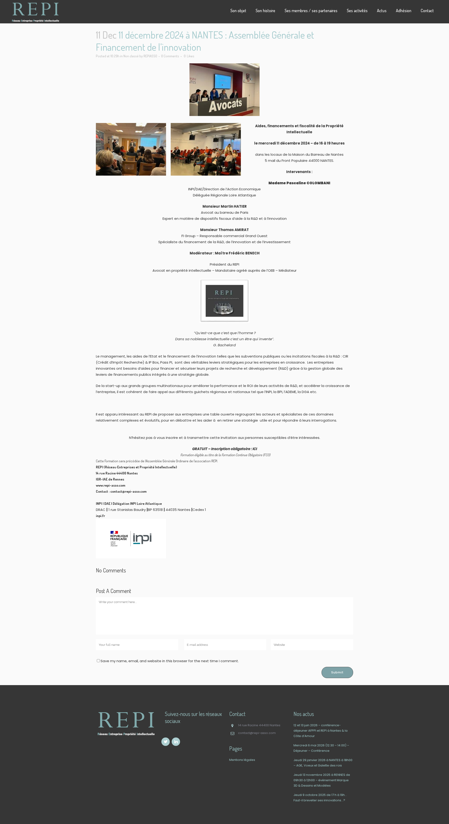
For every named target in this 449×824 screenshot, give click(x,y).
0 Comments (170, 56)
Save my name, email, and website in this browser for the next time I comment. (170, 660)
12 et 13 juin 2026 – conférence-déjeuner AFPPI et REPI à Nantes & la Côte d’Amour (320, 730)
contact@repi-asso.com (128, 491)
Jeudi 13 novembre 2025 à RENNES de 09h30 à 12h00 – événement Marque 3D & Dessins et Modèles (321, 780)
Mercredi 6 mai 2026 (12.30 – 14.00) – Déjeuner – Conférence (321, 748)
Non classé (131, 56)
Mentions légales (242, 760)
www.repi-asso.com (110, 485)
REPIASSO (150, 56)
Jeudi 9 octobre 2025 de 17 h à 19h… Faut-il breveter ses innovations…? (320, 797)
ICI (254, 448)
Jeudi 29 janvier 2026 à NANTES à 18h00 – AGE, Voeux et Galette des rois (322, 763)
